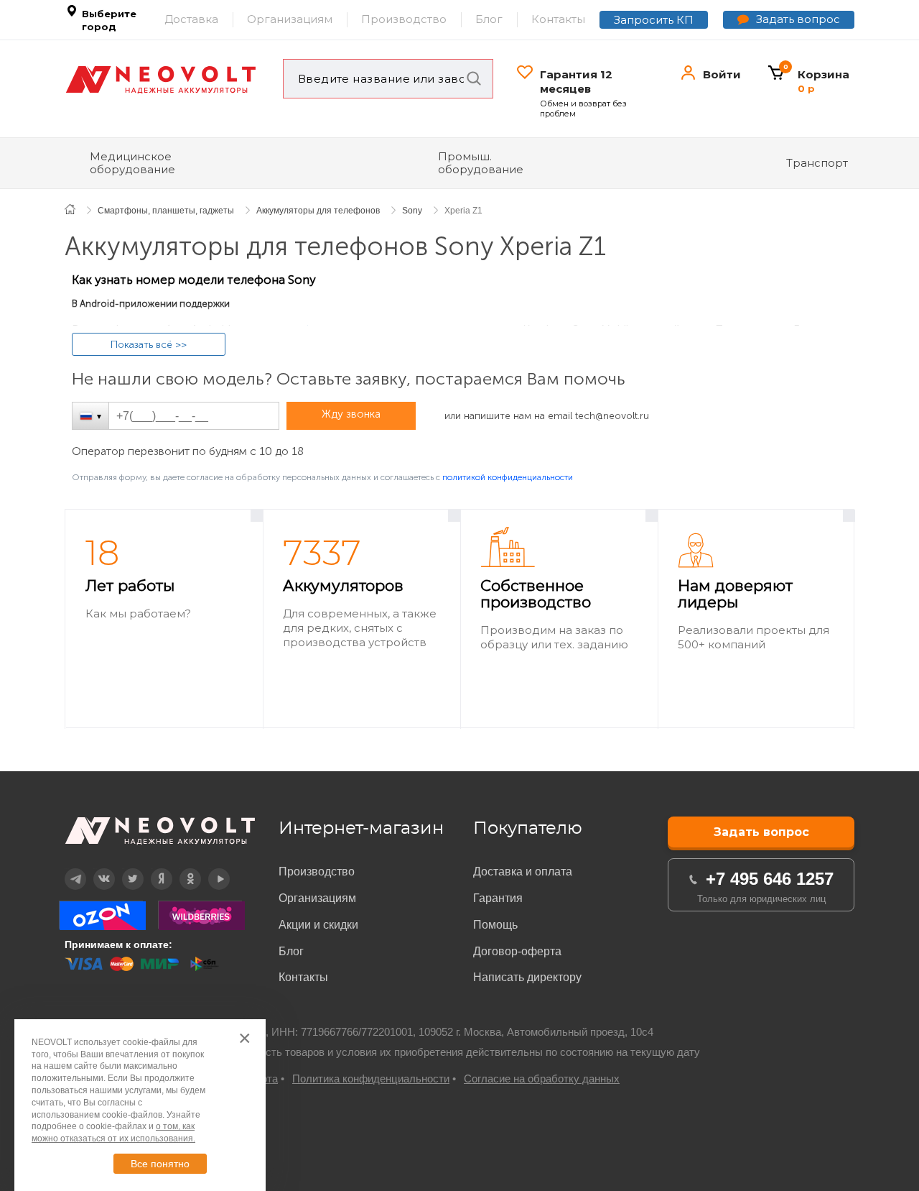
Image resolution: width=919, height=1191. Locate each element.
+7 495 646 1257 (770, 878)
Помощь (495, 925)
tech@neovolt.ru (612, 416)
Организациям (289, 19)
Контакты (558, 19)
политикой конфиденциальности (507, 477)
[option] (164, 619)
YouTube (210, 868)
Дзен (152, 868)
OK (180, 868)
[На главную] (78, 208)
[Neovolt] (161, 80)
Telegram (67, 868)
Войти (722, 74)
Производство (404, 19)
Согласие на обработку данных (542, 1078)
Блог (489, 19)
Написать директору (527, 977)
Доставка (191, 19)
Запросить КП (654, 20)
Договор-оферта (517, 951)
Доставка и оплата (522, 871)
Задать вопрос (798, 19)
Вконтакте (95, 868)
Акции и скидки (318, 925)
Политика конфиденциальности (370, 1078)
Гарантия (498, 898)
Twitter (123, 868)
